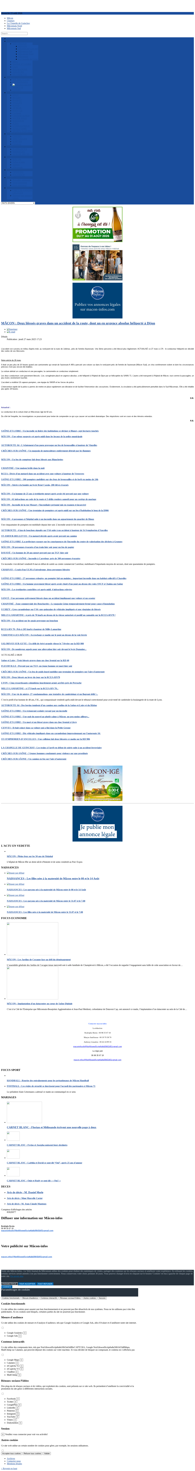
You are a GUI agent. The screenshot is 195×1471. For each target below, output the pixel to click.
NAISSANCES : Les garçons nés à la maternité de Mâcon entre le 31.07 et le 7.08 (46, 901)
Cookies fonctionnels (11, 1298)
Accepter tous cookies (11, 1453)
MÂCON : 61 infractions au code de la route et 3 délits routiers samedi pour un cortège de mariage (48, 499)
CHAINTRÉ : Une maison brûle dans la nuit (23, 468)
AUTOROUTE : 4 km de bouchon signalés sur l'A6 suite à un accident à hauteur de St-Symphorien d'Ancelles (54, 530)
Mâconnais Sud (14, 28)
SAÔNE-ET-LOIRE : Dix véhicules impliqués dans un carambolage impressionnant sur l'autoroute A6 (51, 733)
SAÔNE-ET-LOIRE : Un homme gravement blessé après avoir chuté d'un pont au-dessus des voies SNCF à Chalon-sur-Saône (62, 584)
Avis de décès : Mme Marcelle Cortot (24, 1198)
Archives (11, 1458)
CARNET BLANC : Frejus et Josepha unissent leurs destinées (37, 1145)
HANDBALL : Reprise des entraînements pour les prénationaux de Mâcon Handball (48, 1080)
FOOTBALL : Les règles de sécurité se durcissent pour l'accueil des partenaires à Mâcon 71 (51, 1086)
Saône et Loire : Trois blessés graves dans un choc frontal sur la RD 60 (35, 660)
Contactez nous (14, 1461)
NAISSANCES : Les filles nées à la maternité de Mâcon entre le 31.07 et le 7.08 (45, 912)
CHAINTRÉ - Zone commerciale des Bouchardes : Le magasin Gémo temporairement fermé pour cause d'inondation (58, 604)
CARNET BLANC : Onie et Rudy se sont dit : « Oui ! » (34, 1180)
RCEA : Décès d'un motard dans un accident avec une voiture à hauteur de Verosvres (42, 473)
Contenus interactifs (49, 1298)
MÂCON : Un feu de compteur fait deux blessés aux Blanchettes (32, 459)
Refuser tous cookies (32, 1453)
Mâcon (10, 18)
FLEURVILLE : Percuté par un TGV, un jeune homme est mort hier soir (36, 666)
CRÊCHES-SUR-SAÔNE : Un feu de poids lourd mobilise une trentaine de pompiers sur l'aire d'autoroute (53, 672)
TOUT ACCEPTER (27, 1284)
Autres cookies (90, 1298)
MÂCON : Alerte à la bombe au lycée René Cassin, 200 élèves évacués (35, 485)
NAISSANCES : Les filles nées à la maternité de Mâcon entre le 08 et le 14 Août (53, 878)
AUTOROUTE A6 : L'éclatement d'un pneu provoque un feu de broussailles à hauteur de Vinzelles (49, 445)
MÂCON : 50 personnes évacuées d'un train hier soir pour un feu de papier (37, 547)
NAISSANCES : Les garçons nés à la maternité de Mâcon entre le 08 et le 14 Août (46, 889)
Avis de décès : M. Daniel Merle (25, 1192)
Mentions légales (14, 1463)
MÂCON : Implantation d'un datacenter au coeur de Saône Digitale (39, 1003)
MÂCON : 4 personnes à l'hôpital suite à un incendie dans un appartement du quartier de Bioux (47, 519)
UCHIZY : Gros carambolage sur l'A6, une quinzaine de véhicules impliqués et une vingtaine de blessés (51, 609)
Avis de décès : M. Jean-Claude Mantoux (26, 1204)
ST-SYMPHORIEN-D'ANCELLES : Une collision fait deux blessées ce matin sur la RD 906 (45, 739)
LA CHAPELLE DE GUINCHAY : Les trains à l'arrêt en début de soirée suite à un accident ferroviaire (51, 747)
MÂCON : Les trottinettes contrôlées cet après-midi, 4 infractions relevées (36, 589)
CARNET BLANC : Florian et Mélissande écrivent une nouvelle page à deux (51, 1127)
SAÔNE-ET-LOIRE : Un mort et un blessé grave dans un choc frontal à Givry (39, 722)
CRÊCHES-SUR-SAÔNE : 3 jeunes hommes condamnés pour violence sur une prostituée (44, 753)
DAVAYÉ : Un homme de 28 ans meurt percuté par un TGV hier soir (34, 553)
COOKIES (7, 1287)
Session (102, 1298)
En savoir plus (16, 1276)
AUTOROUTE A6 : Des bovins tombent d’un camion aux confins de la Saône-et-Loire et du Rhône (49, 705)
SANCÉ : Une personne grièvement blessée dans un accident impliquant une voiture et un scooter (48, 598)
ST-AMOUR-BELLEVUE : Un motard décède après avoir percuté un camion (39, 536)
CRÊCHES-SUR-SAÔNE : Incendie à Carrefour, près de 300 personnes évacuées (40, 558)
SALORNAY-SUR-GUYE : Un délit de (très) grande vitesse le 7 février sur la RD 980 (42, 643)
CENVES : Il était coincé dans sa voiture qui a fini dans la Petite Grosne (36, 728)
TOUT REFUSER (45, 1284)
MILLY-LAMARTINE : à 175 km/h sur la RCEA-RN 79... (29, 688)
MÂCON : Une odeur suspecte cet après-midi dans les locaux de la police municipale (41, 436)
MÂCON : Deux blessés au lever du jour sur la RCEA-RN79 (30, 677)
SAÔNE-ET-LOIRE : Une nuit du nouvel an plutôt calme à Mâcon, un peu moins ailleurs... (45, 716)
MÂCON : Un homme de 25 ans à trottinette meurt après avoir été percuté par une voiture (45, 493)
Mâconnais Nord (14, 26)
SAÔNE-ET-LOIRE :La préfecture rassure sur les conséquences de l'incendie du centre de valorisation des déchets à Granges (61, 541)
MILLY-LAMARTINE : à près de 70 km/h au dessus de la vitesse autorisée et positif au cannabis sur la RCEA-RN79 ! (58, 615)
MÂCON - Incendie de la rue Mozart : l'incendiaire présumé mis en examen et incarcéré (43, 505)
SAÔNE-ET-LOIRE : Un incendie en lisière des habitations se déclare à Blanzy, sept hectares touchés (50, 431)
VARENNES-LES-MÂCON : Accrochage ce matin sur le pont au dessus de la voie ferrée (44, 635)
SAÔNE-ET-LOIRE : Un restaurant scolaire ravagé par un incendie (34, 711)
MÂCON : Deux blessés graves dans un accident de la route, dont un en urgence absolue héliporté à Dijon (78, 323)
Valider (47, 1453)
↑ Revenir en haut (9, 1468)
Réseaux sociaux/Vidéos (70, 1298)
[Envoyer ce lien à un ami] (11, 332)
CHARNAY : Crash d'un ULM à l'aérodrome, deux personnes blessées (35, 569)
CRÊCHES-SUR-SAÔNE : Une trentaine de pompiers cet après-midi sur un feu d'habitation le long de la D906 (55, 510)
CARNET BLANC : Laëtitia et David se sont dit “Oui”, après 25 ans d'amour (44, 1163)
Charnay (11, 20)
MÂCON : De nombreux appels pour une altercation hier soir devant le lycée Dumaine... (44, 649)
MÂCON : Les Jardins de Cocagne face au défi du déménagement (39, 959)
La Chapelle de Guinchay (18, 23)
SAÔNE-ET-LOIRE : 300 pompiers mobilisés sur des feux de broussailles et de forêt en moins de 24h (49, 479)
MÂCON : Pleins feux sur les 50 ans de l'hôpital (30, 856)
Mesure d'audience (30, 1298)
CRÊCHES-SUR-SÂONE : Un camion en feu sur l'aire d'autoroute (33, 759)
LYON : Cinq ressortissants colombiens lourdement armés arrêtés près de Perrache (41, 683)
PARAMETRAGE (9, 1284)
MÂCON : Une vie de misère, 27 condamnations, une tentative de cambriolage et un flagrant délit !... (49, 694)
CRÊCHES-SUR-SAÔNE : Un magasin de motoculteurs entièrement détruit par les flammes (46, 451)
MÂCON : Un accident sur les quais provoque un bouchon (29, 620)
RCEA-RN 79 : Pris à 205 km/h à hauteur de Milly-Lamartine (31, 629)
